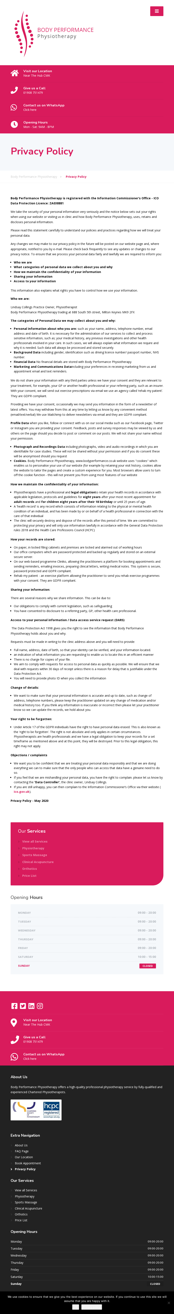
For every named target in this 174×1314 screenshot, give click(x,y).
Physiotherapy (33, 848)
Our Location (24, 1157)
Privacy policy (91, 1307)
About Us (21, 1145)
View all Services (35, 841)
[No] (169, 1303)
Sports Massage (34, 855)
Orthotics (29, 869)
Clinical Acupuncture (38, 862)
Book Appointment (28, 1163)
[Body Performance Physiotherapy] (54, 32)
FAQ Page (22, 1151)
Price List (29, 876)
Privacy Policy (25, 1169)
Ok (75, 1307)
